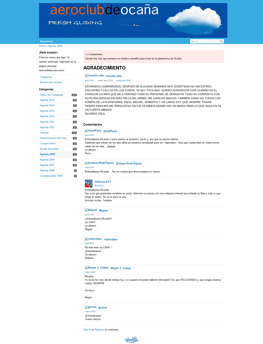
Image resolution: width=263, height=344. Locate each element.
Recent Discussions (51, 82)
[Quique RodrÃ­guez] (99, 162)
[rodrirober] (93, 238)
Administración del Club (53, 138)
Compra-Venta (48, 143)
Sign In (87, 329)
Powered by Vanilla (131, 339)
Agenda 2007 (47, 165)
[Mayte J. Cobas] (97, 267)
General (44, 132)
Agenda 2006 (47, 170)
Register (99, 329)
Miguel (103, 210)
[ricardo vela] (94, 75)
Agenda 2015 (47, 100)
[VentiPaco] (93, 130)
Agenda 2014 (47, 105)
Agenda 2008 (47, 159)
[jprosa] (90, 307)
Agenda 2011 (47, 121)
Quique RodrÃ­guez (129, 163)
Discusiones (46, 41)
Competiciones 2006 (51, 175)
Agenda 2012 (47, 116)
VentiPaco (110, 131)
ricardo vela (113, 76)
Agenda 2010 (47, 127)
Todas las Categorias (51, 94)
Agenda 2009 (47, 154)
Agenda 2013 (47, 110)
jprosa (102, 307)
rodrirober (111, 239)
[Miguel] (91, 209)
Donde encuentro (49, 148)
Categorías (46, 77)
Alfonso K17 (103, 181)
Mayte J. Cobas (121, 268)
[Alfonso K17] (89, 183)
